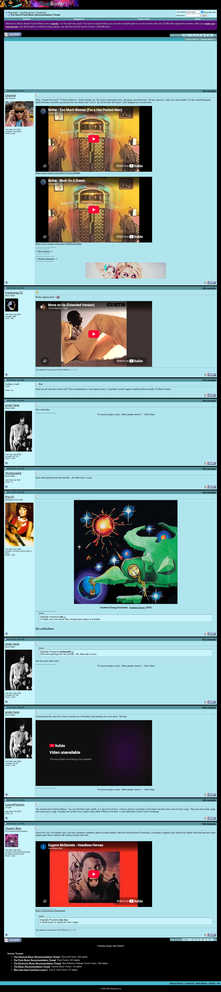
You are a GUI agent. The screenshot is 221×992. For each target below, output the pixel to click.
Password (180, 15)
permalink (211, 91)
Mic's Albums (44, 251)
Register (26, 19)
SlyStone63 (13, 473)
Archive (212, 983)
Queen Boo (13, 828)
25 (206, 35)
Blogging (78, 19)
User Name (181, 12)
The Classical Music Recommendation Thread (37, 957)
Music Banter (13, 12)
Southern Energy (137, 607)
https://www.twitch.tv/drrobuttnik (50, 910)
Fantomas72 (14, 292)
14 (192, 35)
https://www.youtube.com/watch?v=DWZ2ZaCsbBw (59, 243)
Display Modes (207, 39)
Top (218, 983)
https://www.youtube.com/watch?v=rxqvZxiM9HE (58, 173)
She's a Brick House (45, 628)
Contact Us (189, 983)
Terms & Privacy (176, 983)
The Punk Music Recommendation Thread (35, 960)
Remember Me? (210, 12)
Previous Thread (104, 946)
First (185, 35)
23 (199, 35)
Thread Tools (191, 39)
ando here (12, 405)
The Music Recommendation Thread (32, 966)
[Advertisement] (32, 65)
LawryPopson (14, 804)
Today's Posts (144, 19)
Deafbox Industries (46, 258)
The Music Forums (27, 12)
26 (209, 35)
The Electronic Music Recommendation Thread (37, 963)
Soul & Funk (41, 12)
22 (196, 35)
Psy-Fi (9, 497)
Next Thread (118, 946)
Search (198, 19)
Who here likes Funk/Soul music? (31, 970)
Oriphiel (10, 95)
